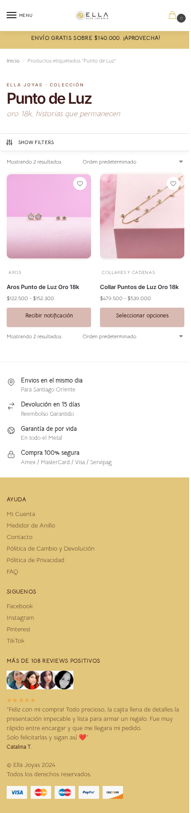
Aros (14, 272)
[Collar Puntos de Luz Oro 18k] (142, 216)
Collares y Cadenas (128, 272)
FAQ (12, 571)
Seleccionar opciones (142, 315)
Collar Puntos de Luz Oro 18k (139, 286)
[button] (174, 15)
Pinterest (19, 629)
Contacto (19, 537)
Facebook (20, 606)
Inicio (13, 60)
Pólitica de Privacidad (35, 560)
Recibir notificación (49, 315)
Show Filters (36, 142)
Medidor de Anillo (31, 525)
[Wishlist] (80, 183)
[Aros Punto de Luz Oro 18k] (49, 216)
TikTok (15, 641)
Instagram (20, 617)
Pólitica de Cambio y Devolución (51, 548)
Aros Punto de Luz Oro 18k (43, 286)
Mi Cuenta (21, 514)
